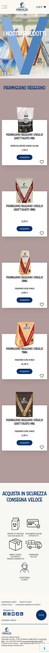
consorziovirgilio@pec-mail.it (32, 641)
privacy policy (26, 602)
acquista (24, 157)
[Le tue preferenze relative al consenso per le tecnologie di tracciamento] (44, 648)
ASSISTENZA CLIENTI (8, 602)
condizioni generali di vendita (28, 605)
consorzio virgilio (8, 620)
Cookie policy (6, 605)
